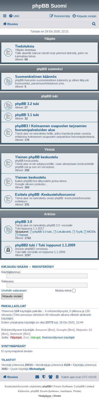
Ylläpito (49, 39)
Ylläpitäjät (16, 337)
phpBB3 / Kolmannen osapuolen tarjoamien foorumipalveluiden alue (51, 128)
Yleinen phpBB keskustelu (36, 157)
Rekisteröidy (43, 266)
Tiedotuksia (24, 46)
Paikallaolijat (13, 306)
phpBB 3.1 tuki (27, 115)
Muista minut (63, 290)
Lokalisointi (64, 231)
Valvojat (35, 337)
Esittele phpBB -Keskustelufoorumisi (45, 195)
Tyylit (79, 231)
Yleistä (49, 149)
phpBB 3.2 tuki (27, 104)
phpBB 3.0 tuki (42, 231)
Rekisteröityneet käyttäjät (58, 337)
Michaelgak (37, 368)
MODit (91, 231)
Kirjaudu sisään (14, 266)
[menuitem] (14, 16)
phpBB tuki (49, 96)
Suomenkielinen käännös (35, 77)
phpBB (47, 386)
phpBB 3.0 (23, 222)
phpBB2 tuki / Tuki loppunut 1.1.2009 (45, 245)
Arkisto (49, 214)
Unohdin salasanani (13, 290)
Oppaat (23, 234)
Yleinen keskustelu (30, 177)
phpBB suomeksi (50, 69)
